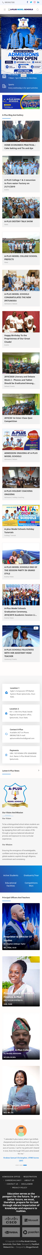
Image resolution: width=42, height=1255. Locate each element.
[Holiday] (7, 535)
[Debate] (14, 304)
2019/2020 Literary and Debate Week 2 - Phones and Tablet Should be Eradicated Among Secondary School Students (19, 380)
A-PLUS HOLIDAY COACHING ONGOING (18, 493)
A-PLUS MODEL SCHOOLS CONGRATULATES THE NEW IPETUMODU (17, 297)
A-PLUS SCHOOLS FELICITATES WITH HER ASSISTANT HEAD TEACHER (19, 653)
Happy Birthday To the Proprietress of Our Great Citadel (17, 338)
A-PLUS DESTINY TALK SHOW (18, 221)
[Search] (37, 9)
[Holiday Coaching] (18, 497)
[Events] (6, 190)
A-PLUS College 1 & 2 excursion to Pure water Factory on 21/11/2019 (20, 183)
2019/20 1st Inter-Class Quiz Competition (18, 420)
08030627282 (10, 2)
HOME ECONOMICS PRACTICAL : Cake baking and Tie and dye (20, 147)
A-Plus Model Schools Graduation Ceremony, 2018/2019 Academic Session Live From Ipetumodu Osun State (20, 612)
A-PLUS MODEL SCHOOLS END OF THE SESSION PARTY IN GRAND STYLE (20, 570)
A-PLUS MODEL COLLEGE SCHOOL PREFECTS (20, 258)
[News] (6, 224)
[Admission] (8, 304)
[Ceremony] (8, 659)
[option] (21, 1139)
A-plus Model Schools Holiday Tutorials (19, 531)
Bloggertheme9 (32, 1247)
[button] (27, 3)
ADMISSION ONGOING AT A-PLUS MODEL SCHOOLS (21, 455)
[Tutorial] (13, 535)
